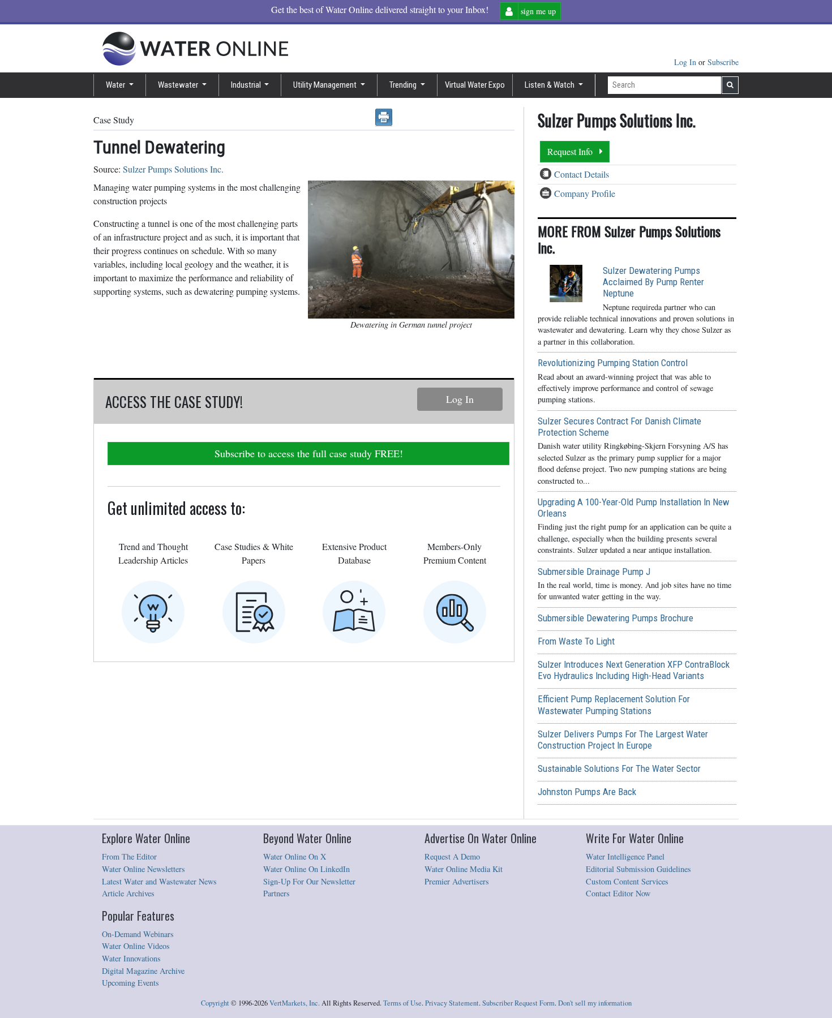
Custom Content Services (627, 881)
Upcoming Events (130, 982)
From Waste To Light (576, 641)
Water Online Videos (136, 945)
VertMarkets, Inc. (294, 1003)
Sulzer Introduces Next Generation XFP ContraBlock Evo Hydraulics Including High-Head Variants (634, 670)
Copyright (215, 1003)
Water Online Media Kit (463, 869)
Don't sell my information (595, 1003)
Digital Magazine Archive (143, 970)
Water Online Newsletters (143, 869)
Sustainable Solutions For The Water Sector (619, 768)
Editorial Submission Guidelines (638, 869)
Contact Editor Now (618, 893)
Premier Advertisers (456, 881)
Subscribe (723, 62)
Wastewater (179, 85)
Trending (403, 85)
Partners (276, 893)
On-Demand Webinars (138, 934)
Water (116, 85)
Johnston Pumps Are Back (587, 791)
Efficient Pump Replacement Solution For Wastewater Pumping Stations (614, 704)
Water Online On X (294, 856)
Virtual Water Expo (475, 85)
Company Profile (584, 193)
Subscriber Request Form (518, 1003)
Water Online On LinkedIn (306, 869)
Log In (686, 62)
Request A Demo (452, 856)
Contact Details (581, 174)
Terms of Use (402, 1003)
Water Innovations (131, 958)
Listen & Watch (550, 85)
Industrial (247, 85)
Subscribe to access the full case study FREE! (309, 453)
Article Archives (128, 893)
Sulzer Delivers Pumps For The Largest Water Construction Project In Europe (623, 739)
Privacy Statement (452, 1003)
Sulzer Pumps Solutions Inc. (173, 169)
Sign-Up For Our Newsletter (309, 881)
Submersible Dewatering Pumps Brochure (615, 618)
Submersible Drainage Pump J (594, 571)
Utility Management (325, 85)
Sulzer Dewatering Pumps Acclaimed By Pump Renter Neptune (653, 282)
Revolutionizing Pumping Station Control (613, 362)
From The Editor (129, 856)
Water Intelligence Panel (625, 856)
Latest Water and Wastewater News (159, 881)
